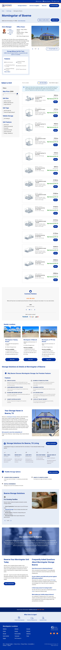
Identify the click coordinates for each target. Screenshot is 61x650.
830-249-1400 (40, 609)
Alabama (4, 628)
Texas (27, 636)
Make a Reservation (9, 583)
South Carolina (6, 636)
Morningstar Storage (11, 416)
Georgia (16, 631)
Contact (4, 645)
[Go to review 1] (29, 309)
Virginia (4, 638)
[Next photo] (38, 49)
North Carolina (17, 633)
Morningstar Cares (30, 549)
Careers (9, 645)
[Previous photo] (32, 49)
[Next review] (34, 309)
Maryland (28, 631)
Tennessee (17, 636)
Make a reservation (51, 443)
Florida (4, 631)
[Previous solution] (5, 520)
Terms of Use (17, 644)
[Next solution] (11, 520)
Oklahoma (28, 633)
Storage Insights (9, 644)
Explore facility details (44, 20)
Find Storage (55, 5)
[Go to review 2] (30, 309)
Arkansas (16, 628)
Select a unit (55, 20)
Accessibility (31, 644)
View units (12, 359)
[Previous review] (26, 309)
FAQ (4, 644)
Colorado (28, 628)
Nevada (4, 633)
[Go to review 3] (31, 309)
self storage (52, 580)
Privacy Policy (24, 644)
